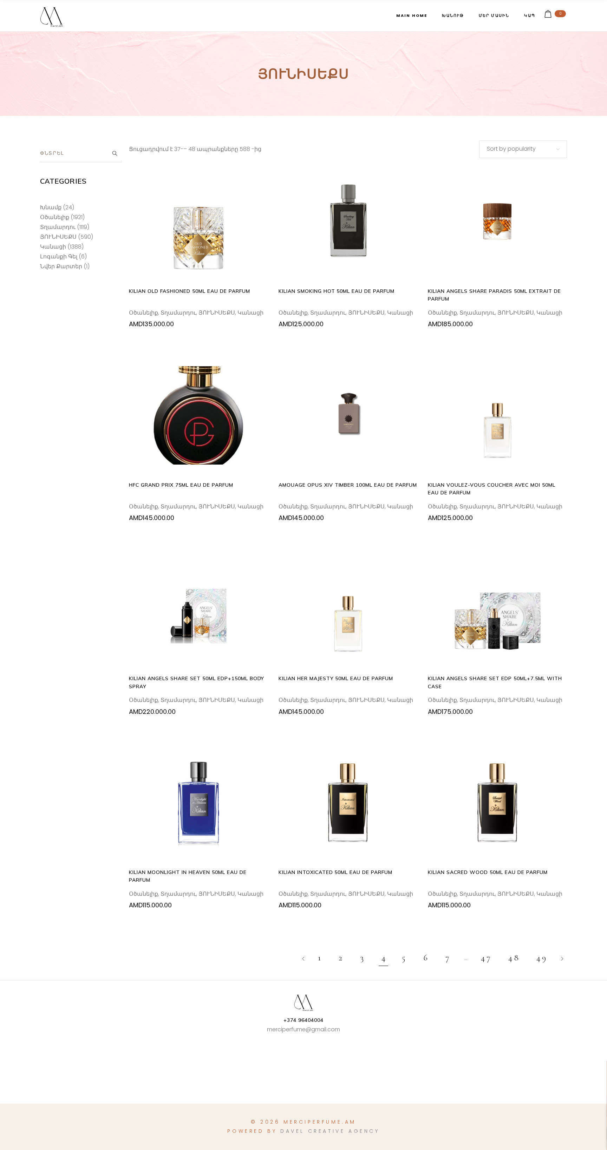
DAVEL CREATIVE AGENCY (330, 1131)
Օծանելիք (143, 313)
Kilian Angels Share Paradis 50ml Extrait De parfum (494, 295)
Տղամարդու (178, 313)
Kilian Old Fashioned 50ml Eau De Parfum (189, 291)
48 (514, 957)
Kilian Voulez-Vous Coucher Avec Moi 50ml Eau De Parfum (491, 489)
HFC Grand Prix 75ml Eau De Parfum (181, 485)
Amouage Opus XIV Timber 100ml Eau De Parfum (348, 485)
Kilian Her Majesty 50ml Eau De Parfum (336, 678)
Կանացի (250, 313)
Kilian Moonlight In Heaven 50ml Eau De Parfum (187, 876)
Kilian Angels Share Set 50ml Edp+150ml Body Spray (196, 682)
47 (486, 957)
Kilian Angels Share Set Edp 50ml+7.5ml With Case (495, 682)
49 (542, 957)
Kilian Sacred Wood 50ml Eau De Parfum (487, 872)
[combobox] (523, 149)
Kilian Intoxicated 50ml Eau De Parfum (335, 872)
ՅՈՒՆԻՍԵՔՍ (216, 313)
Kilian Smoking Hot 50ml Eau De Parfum (336, 291)
